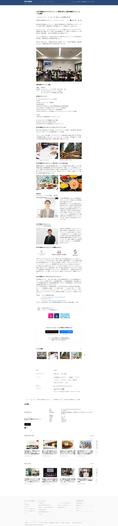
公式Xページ (78, 507)
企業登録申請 (83, 1)
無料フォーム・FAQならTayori (63, 505)
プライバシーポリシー (32, 522)
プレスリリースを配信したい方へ (30, 510)
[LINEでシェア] (75, 20)
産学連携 (71, 377)
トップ (26, 399)
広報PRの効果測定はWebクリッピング (45, 511)
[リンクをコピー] (81, 20)
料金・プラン (27, 506)
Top (25, 3)
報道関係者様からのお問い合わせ (54, 522)
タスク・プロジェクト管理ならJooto (64, 503)
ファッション (55, 3)
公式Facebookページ (79, 503)
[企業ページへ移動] (28, 412)
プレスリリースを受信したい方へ (30, 508)
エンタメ (43, 3)
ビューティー (49, 3)
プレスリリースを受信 (75, 1)
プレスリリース (32, 399)
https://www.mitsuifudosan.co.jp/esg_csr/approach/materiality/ (54, 300)
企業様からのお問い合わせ (65, 522)
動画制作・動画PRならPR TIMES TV (44, 505)
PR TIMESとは (27, 504)
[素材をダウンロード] (79, 20)
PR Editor (40, 514)
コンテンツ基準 (40, 522)
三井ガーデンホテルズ (58, 382)
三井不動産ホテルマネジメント (60, 377)
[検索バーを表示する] (93, 1)
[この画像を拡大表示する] (41, 355)
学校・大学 (56, 373)
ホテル (66, 382)
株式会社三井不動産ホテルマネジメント (44, 399)
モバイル (35, 3)
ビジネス (68, 3)
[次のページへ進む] (84, 355)
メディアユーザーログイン (51, 331)
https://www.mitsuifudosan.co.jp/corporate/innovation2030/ (53, 297)
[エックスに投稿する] (71, 20)
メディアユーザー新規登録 (66, 331)
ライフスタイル (62, 3)
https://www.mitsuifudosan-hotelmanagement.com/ (62, 385)
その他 (55, 370)
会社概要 (26, 522)
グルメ (72, 3)
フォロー (28, 424)
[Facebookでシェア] (73, 20)
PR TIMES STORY (41, 503)
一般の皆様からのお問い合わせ (77, 522)
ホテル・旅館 (63, 373)
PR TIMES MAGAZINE (42, 509)
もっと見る (92, 435)
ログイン (89, 1)
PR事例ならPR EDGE (61, 507)
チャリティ (77, 377)
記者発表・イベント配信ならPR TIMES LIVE (46, 507)
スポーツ (77, 3)
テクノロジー (29, 3)
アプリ (39, 3)
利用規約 (45, 522)
